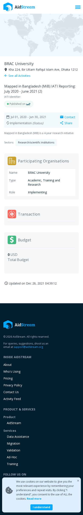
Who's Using (11, 371)
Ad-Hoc (12, 457)
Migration (13, 443)
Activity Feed (12, 399)
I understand (41, 507)
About (7, 365)
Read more (34, 498)
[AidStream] (19, 324)
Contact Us (11, 392)
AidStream (14, 423)
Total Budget (18, 259)
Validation (13, 450)
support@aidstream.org (28, 347)
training (12, 464)
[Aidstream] (19, 7)
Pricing (8, 378)
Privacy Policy (12, 385)
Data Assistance (18, 437)
